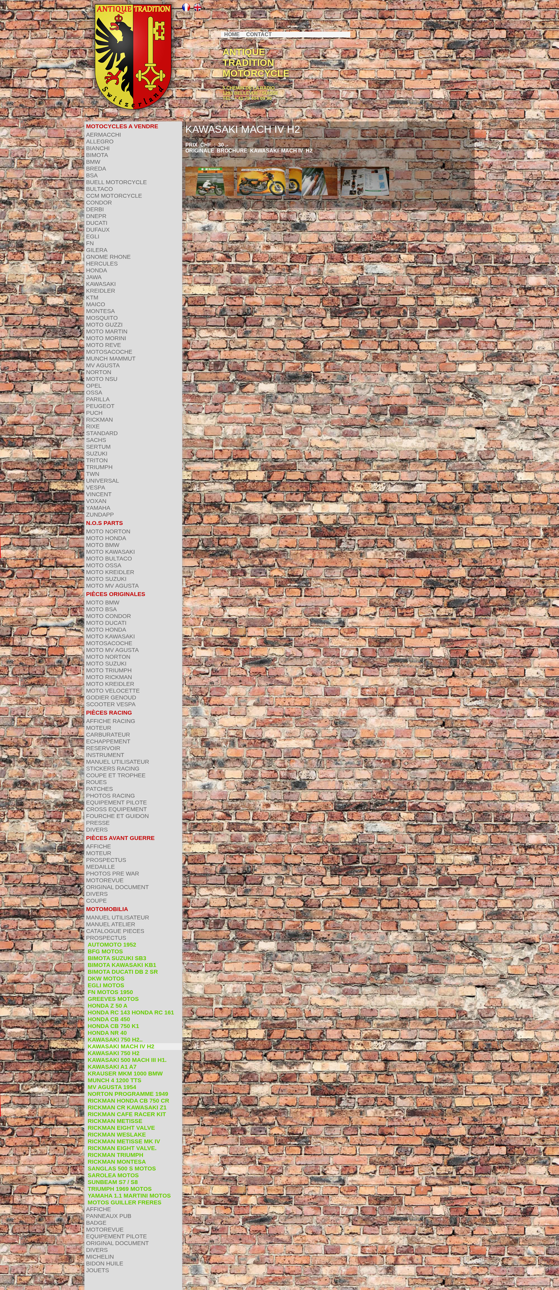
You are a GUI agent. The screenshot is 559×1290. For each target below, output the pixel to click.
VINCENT (99, 494)
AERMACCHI (103, 134)
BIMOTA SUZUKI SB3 (117, 958)
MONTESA (100, 311)
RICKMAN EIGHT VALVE (121, 1128)
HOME (232, 34)
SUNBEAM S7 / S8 (113, 1182)
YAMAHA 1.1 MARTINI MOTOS (129, 1195)
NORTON (98, 372)
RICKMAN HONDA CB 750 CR (128, 1100)
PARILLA (98, 399)
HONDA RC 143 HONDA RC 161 (131, 1012)
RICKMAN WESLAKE (117, 1134)
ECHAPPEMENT (108, 741)
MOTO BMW (102, 545)
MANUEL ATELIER (110, 924)
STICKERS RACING (112, 768)
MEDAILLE (100, 867)
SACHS (96, 440)
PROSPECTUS (106, 860)
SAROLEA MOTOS (113, 1175)
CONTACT (259, 34)
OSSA (94, 392)
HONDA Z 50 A (107, 1005)
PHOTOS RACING (110, 795)
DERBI (95, 209)
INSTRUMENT (105, 755)
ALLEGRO (100, 141)
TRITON (97, 460)
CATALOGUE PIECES (115, 931)
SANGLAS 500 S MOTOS (122, 1168)
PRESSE (98, 823)
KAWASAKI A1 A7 (112, 1067)
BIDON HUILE (104, 1263)
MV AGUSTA (103, 365)
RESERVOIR (103, 748)
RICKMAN (99, 419)
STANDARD (102, 433)
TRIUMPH (99, 467)
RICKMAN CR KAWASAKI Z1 (127, 1107)
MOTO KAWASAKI (110, 552)
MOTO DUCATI (106, 623)
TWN (92, 474)
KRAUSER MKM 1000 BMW (125, 1073)
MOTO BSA (101, 609)
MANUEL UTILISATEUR (117, 762)
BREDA (96, 168)
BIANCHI (98, 148)
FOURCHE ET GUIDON (117, 816)
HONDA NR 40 (107, 1033)
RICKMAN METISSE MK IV (124, 1141)
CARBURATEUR (108, 734)
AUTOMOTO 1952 (112, 944)
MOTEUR (98, 728)
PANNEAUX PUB (108, 1216)
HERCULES (102, 263)
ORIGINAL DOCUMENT (117, 887)
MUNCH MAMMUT (111, 358)
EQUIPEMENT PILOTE (116, 802)
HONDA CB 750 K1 (113, 1026)
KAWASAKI (101, 284)
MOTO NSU (101, 379)
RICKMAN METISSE (115, 1121)
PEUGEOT (100, 406)
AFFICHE (98, 846)
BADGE (96, 1223)
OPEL (94, 386)
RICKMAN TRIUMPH (115, 1155)
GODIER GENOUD (111, 697)
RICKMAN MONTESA (117, 1162)
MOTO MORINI (106, 338)
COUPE (96, 900)
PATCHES (99, 789)
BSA (92, 175)
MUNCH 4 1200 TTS (114, 1080)
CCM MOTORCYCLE (114, 196)
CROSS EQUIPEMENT (116, 809)
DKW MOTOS (106, 978)
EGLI (92, 236)
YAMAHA (98, 508)
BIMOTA (97, 155)
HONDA (96, 270)
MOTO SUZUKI (106, 579)
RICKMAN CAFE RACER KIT (127, 1114)
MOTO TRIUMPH (109, 670)
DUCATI (96, 223)
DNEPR (96, 216)
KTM (92, 297)
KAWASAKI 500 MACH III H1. (127, 1060)
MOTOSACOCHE (109, 352)
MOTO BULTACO (109, 558)
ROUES (96, 782)
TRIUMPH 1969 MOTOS (120, 1189)
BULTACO (99, 189)
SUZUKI (96, 453)
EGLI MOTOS (106, 985)
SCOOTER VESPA (111, 704)
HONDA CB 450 (109, 1019)
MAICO (95, 304)
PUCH (94, 413)
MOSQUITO (102, 318)
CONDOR (99, 202)
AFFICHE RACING (110, 721)
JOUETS (97, 1270)
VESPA (95, 487)
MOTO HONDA (106, 538)
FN (90, 243)
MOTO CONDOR (108, 616)
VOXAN (96, 501)
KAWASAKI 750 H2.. (115, 1039)
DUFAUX (98, 229)
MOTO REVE (103, 345)
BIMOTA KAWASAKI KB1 (122, 965)
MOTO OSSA (103, 565)
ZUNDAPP (100, 514)
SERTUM (98, 447)
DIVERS (97, 829)
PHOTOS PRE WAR (112, 873)
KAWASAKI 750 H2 (113, 1053)
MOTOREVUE (105, 880)
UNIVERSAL (102, 480)
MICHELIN (100, 1256)
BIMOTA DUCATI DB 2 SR (123, 972)
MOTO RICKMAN (109, 677)
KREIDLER (100, 291)
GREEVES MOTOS (113, 999)
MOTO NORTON (108, 531)
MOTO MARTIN (106, 331)
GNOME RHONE (108, 257)
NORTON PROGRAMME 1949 (128, 1094)
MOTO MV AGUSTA (112, 585)
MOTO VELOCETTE (113, 690)
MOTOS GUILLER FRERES (124, 1202)
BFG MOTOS (105, 951)
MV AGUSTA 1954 (112, 1087)
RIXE (93, 426)
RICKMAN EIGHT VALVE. (122, 1148)
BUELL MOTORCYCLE (116, 182)
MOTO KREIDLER (110, 572)
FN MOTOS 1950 (110, 992)
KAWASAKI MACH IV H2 (121, 1046)
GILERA (96, 250)
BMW (93, 162)
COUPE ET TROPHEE (116, 775)
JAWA (94, 277)
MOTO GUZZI (104, 324)
